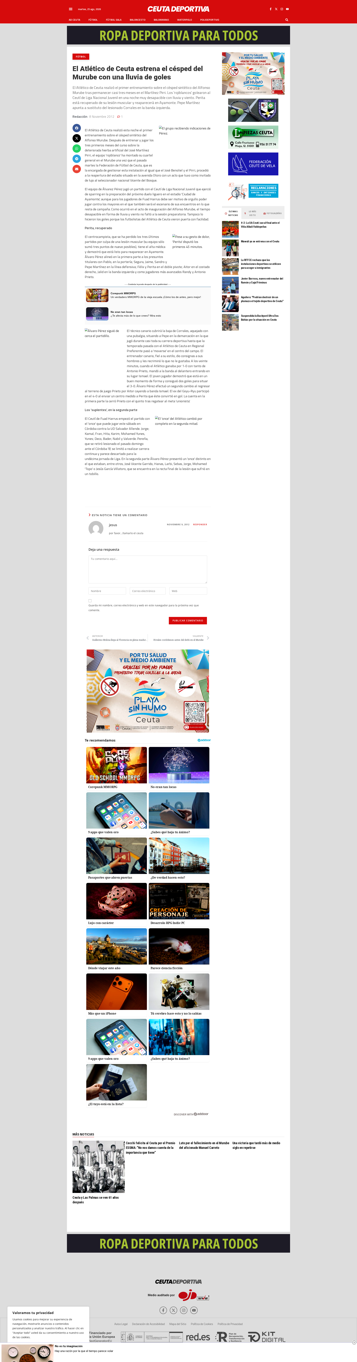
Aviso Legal (121, 1324)
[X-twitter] (276, 9)
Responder (200, 524)
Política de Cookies (202, 1324)
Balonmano (161, 20)
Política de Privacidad (230, 1324)
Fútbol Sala (113, 20)
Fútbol (93, 20)
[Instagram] (281, 9)
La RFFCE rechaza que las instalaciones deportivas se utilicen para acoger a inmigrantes (261, 263)
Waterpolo (184, 20)
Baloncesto (137, 20)
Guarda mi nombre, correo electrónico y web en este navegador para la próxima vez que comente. (144, 608)
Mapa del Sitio (177, 1324)
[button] (70, 9)
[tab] (231, 213)
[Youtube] (287, 9)
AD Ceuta (74, 20)
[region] (48, 1331)
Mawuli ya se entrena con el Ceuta (260, 241)
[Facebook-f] (270, 9)
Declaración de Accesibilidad (148, 1324)
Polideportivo (209, 20)
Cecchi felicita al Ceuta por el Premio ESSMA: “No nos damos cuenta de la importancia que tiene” (150, 1147)
